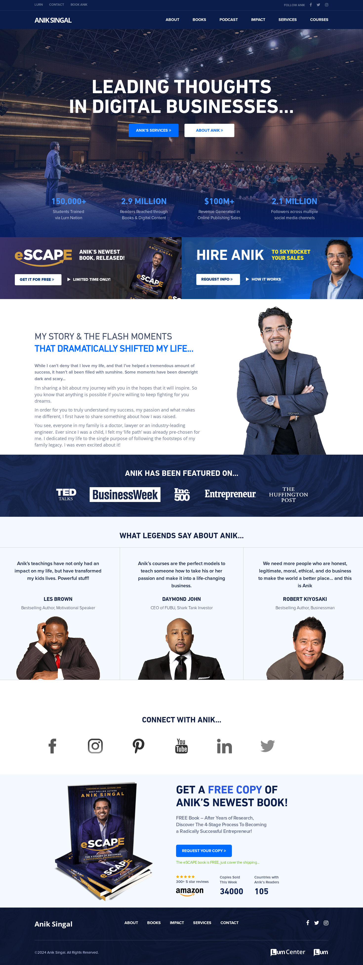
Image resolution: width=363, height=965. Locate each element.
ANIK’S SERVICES (152, 130)
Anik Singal (54, 924)
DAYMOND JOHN (181, 599)
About (131, 923)
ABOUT (172, 20)
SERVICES (288, 20)
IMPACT (258, 20)
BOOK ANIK (79, 4)
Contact (230, 923)
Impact (177, 923)
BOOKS (199, 20)
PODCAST (229, 20)
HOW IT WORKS (266, 279)
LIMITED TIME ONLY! (91, 280)
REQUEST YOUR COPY (203, 851)
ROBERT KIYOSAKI (305, 599)
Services (202, 923)
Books (154, 923)
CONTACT (56, 4)
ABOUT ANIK (208, 130)
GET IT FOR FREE (36, 280)
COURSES (319, 20)
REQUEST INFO (215, 279)
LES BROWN (58, 599)
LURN (39, 4)
